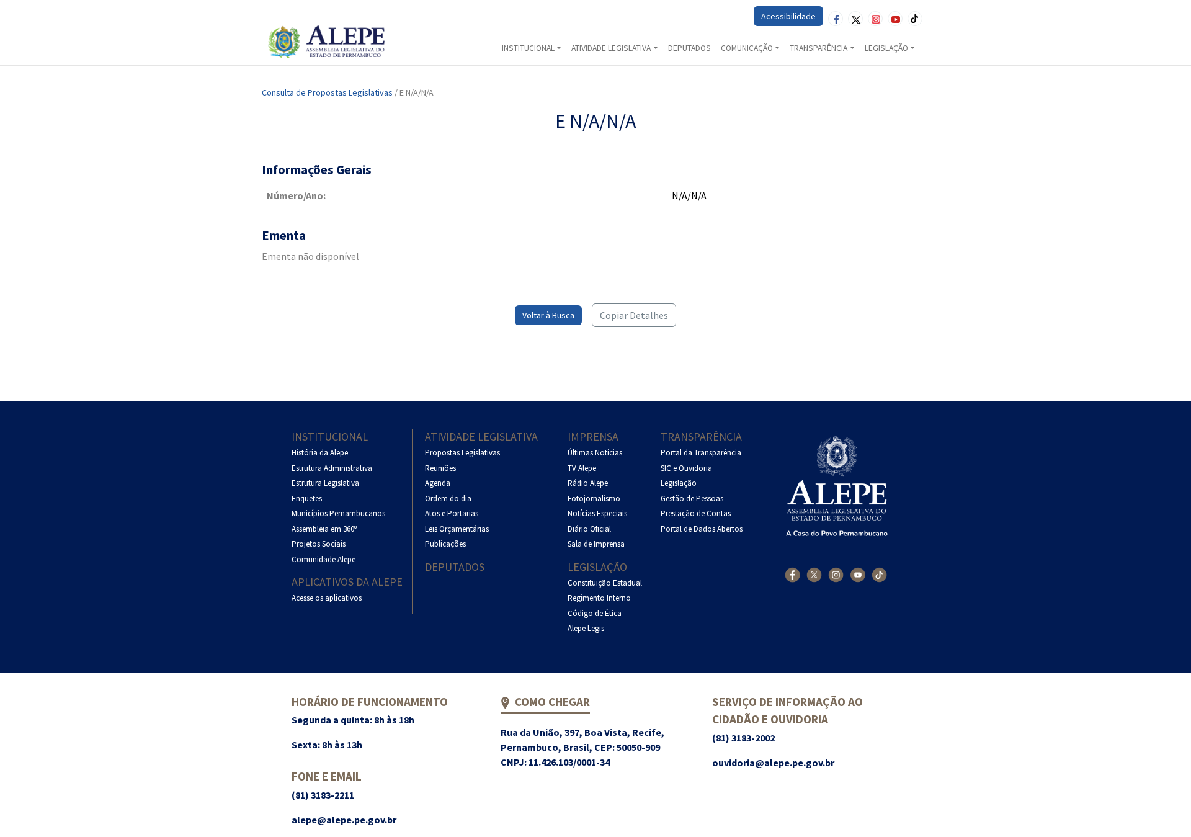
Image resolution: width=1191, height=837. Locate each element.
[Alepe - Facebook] (792, 574)
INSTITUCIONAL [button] (528, 48)
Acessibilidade (788, 16)
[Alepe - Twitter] (814, 574)
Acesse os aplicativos (327, 598)
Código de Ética (595, 613)
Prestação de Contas (696, 513)
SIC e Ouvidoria (686, 468)
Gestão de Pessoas (692, 498)
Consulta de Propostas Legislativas (327, 92)
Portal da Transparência (701, 452)
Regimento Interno (599, 598)
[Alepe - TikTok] (879, 574)
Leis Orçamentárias (457, 529)
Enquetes (307, 498)
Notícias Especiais (597, 513)
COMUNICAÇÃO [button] (747, 48)
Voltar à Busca (548, 315)
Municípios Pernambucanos (338, 513)
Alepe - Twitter (855, 18)
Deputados (454, 567)
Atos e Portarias (451, 513)
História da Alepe (320, 452)
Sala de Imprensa (596, 544)
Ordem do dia (448, 498)
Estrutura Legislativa (325, 483)
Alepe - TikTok (915, 18)
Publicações (445, 544)
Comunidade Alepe (323, 559)
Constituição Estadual (605, 583)
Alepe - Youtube (895, 18)
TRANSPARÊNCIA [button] (818, 48)
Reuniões (440, 468)
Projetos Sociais (319, 544)
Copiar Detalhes (634, 315)
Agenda (437, 483)
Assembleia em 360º (324, 529)
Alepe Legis (586, 628)
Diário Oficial (589, 529)
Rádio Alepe (588, 483)
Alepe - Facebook (835, 18)
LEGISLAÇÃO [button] (886, 48)
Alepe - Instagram (875, 18)
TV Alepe (582, 468)
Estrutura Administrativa (332, 468)
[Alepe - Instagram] (836, 574)
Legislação (597, 567)
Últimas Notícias (595, 452)
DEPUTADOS (689, 48)
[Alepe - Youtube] (857, 574)
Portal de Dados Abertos (702, 529)
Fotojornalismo (594, 498)
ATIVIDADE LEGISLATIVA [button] (611, 48)
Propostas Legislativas (462, 452)
